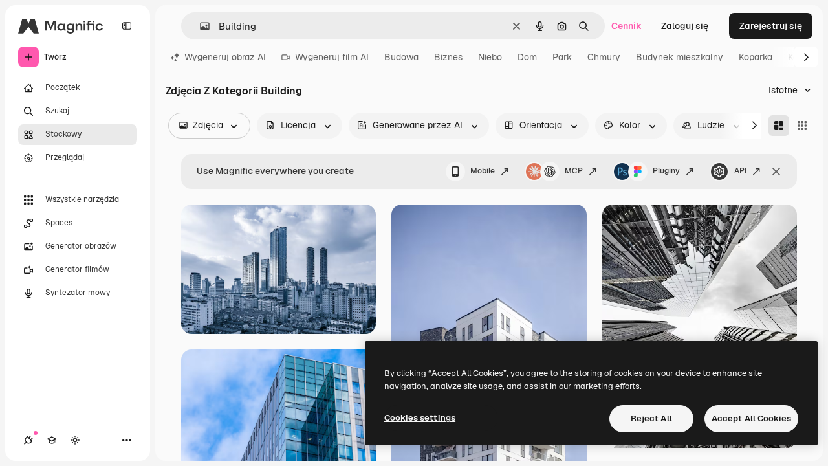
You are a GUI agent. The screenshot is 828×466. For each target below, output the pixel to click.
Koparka (755, 57)
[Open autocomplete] (199, 26)
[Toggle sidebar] (126, 26)
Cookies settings (419, 417)
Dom (527, 57)
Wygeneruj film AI (332, 57)
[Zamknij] (776, 171)
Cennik (626, 26)
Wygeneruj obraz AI (225, 57)
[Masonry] (778, 125)
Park (562, 57)
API (740, 171)
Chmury (603, 57)
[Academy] (51, 440)
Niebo (490, 57)
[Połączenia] (28, 440)
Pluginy (666, 171)
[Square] (802, 125)
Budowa (401, 57)
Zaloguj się (684, 26)
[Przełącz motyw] (75, 440)
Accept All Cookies (751, 418)
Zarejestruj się (770, 26)
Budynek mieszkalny (679, 57)
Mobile (482, 171)
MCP (574, 171)
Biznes (448, 57)
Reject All (651, 418)
